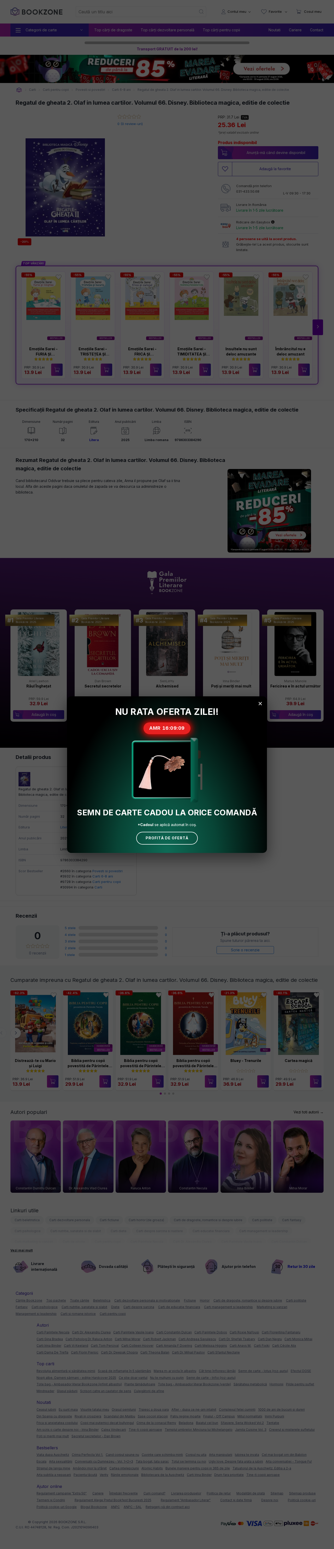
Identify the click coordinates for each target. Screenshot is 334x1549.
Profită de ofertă (167, 838)
